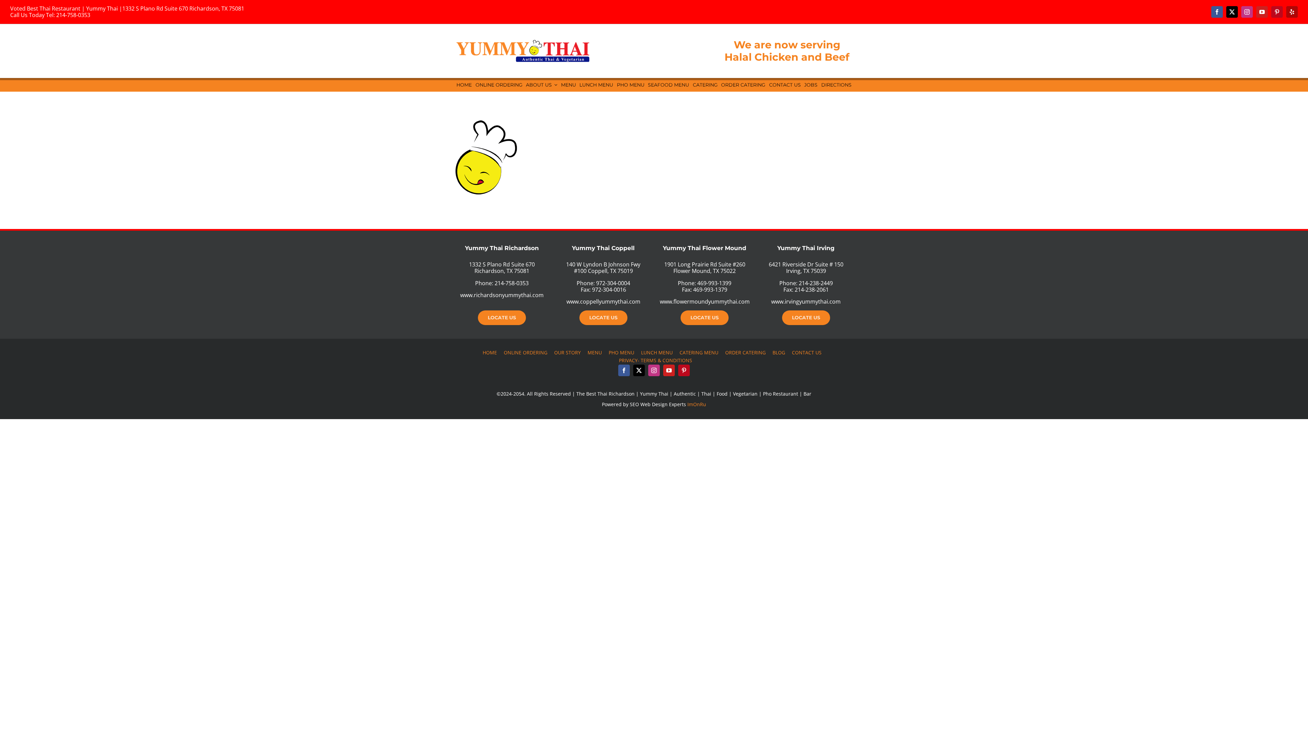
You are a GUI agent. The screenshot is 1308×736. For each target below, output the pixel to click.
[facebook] (1217, 12)
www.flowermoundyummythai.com (705, 301)
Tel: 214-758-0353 (68, 15)
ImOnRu (696, 404)
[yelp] (1292, 12)
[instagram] (1247, 12)
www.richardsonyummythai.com (502, 295)
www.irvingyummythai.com (806, 301)
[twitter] (1232, 12)
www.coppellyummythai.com (603, 301)
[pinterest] (1277, 12)
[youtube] (1262, 12)
